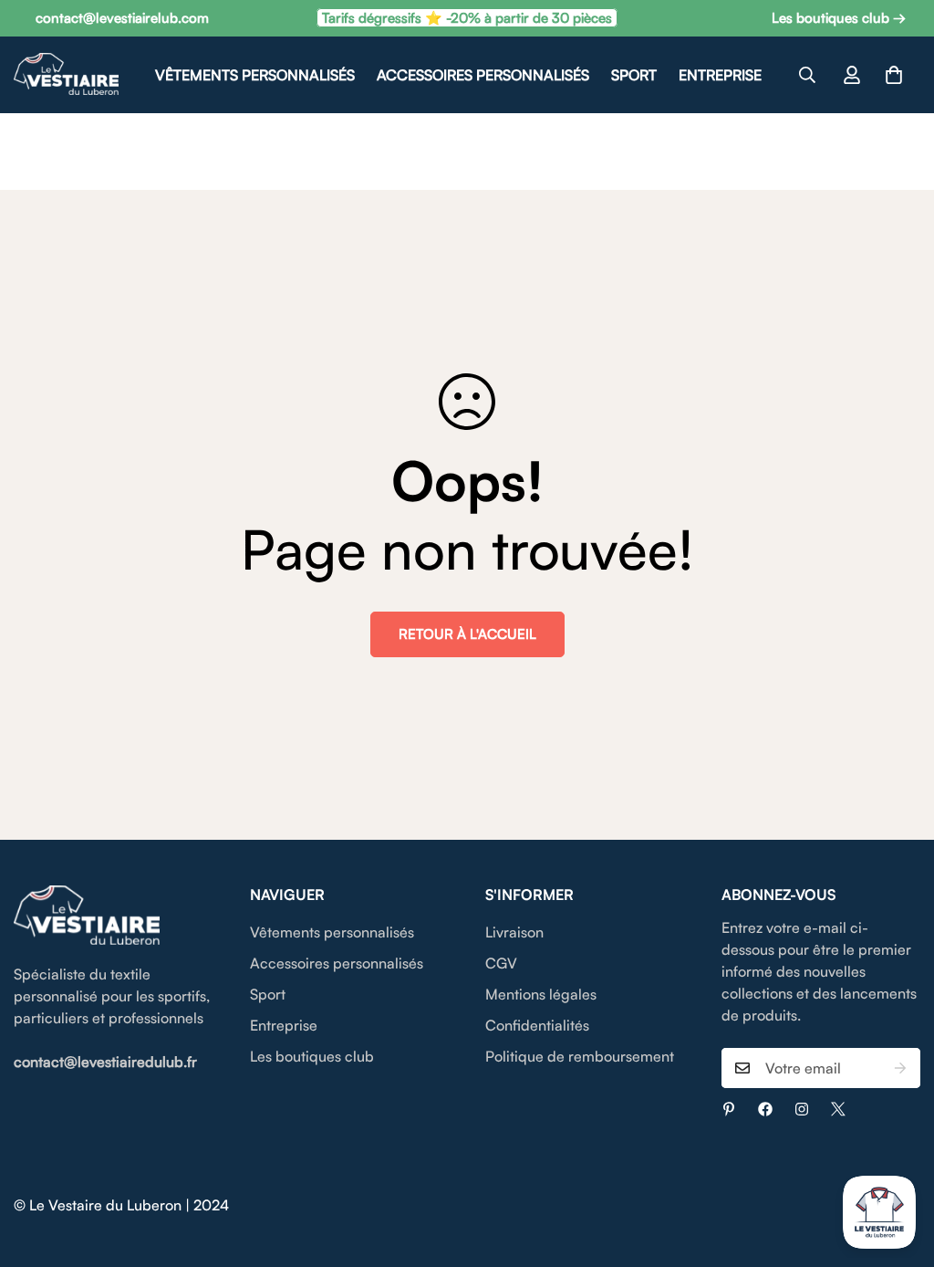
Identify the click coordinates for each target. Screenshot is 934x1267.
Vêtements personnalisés (255, 75)
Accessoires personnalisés (483, 75)
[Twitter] (838, 1109)
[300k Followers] (765, 1109)
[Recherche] (807, 75)
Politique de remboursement (579, 1056)
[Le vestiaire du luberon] (66, 75)
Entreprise (720, 75)
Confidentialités (537, 1025)
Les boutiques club (312, 1056)
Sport (634, 75)
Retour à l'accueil (467, 634)
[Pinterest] (728, 1109)
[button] (894, 75)
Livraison (514, 932)
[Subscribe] (900, 1068)
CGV (501, 963)
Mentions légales (541, 994)
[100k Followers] (801, 1109)
